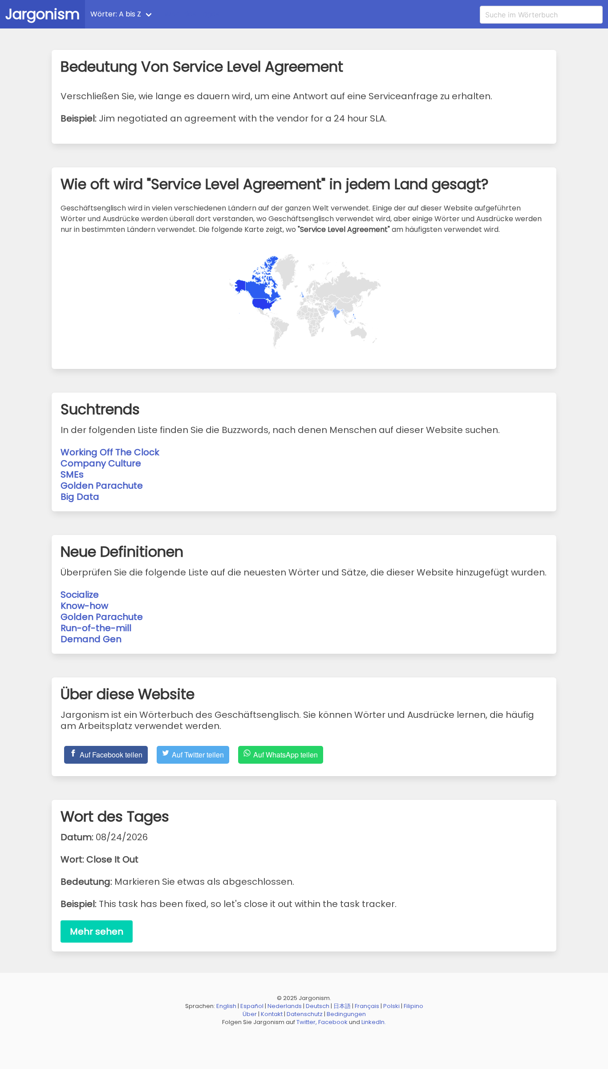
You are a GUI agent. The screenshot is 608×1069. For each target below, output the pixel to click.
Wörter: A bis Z (115, 14)
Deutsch (317, 1006)
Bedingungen (346, 1014)
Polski (391, 1006)
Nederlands (285, 1006)
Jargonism (42, 14)
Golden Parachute (102, 485)
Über (250, 1014)
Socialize (80, 594)
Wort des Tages (191, 14)
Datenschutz (305, 1014)
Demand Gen (91, 639)
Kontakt (272, 1014)
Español (251, 1006)
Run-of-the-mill (96, 628)
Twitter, (306, 1022)
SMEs (72, 474)
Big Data (80, 496)
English (226, 1006)
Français (367, 1006)
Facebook (333, 1022)
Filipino (413, 1006)
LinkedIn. (373, 1022)
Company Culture (101, 463)
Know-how (84, 605)
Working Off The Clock (110, 452)
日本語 (342, 1006)
